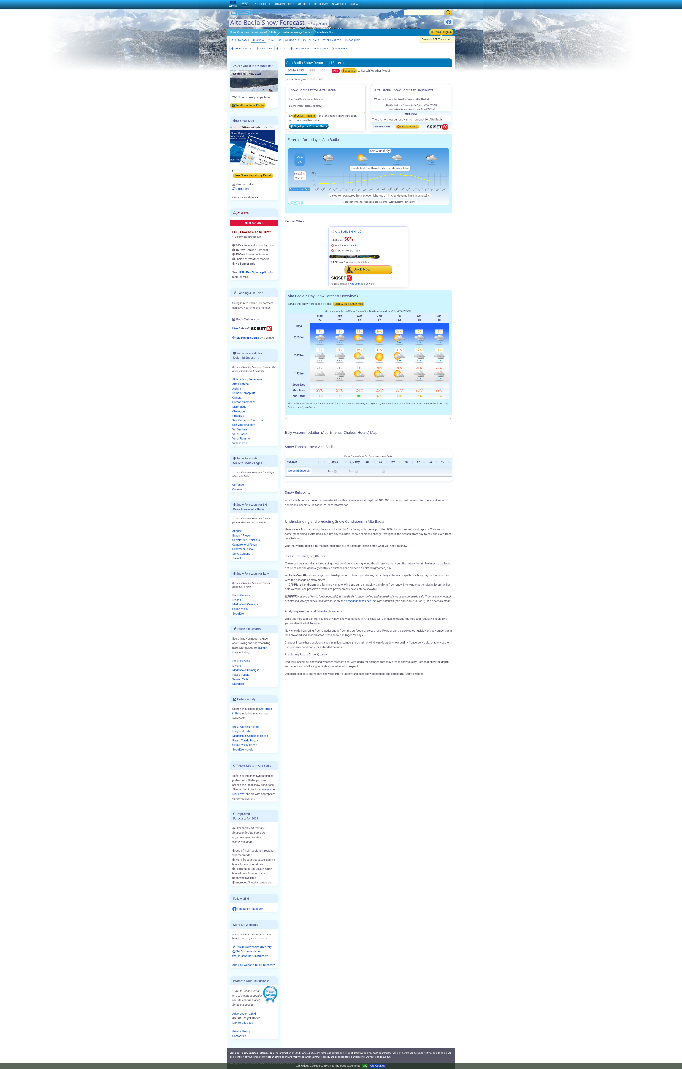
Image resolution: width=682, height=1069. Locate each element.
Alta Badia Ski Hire (347, 232)
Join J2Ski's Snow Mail (349, 304)
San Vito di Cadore (243, 425)
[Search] (448, 12)
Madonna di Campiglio (245, 604)
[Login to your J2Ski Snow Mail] (254, 145)
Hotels (293, 40)
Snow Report (243, 48)
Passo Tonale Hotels (245, 740)
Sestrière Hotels (242, 749)
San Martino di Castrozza (247, 420)
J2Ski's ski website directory (253, 947)
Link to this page (242, 1022)
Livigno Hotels (241, 731)
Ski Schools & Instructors (252, 956)
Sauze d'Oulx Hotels (245, 745)
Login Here (242, 189)
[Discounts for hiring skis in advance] (261, 328)
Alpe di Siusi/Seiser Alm (247, 379)
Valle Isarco (239, 443)
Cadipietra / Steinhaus (246, 540)
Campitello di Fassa (244, 544)
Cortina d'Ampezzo (244, 402)
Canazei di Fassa (242, 549)
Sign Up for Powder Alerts (310, 126)
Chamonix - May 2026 (247, 74)
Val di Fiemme (241, 438)
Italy (273, 32)
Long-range (301, 48)
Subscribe (349, 70)
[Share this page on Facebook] (448, 23)
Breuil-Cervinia (241, 595)
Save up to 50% (408, 126)
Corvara (370, 283)
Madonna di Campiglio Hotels (250, 736)
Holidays (312, 40)
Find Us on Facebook (250, 908)
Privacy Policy (241, 1031)
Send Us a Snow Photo (249, 105)
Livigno (236, 600)
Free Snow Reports (253, 175)
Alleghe (237, 531)
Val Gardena (239, 429)
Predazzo (238, 415)
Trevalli (236, 558)
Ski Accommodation (248, 951)
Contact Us (239, 1036)
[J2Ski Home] (244, 15)
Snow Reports (285, 4)
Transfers (333, 40)
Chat (356, 4)
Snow (248, 32)
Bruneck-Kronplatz (244, 393)
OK (365, 1065)
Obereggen (239, 411)
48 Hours (266, 48)
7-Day (283, 48)
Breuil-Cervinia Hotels (245, 726)
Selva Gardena (241, 553)
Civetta (237, 397)
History (322, 48)
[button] (318, 462)
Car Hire (354, 40)
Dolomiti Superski (299, 470)
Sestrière (238, 613)
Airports (340, 4)
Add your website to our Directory (253, 965)
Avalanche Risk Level (359, 601)
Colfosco (238, 484)
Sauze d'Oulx (240, 609)
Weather (341, 48)
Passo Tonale (240, 674)
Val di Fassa (239, 434)
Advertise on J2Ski (244, 1013)
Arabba (236, 388)
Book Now (362, 269)
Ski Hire (276, 40)
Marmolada (239, 406)
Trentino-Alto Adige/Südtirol (296, 32)
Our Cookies (377, 1065)
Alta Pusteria (240, 384)
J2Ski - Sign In (442, 32)
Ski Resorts (263, 4)
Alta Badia (241, 40)
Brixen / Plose (241, 535)
